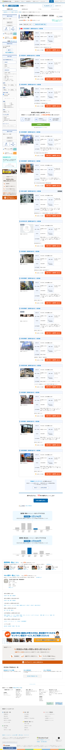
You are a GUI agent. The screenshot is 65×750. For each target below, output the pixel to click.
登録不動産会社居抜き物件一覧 (31, 691)
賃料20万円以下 (37, 605)
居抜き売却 (6, 716)
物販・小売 (52, 615)
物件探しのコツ (42, 694)
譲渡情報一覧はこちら (11, 562)
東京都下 (9, 626)
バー (15, 621)
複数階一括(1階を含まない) (9, 107)
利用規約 (38, 741)
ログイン (57, 1)
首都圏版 (10, 687)
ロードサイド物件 (15, 605)
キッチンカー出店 (7, 722)
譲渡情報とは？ (49, 564)
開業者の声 (41, 693)
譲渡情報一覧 (28, 693)
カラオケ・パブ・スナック (9, 621)
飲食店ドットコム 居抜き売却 (59, 703)
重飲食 (6, 64)
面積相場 (40, 699)
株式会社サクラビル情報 (9, 670)
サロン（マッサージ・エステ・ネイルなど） (31, 615)
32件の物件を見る (40, 500)
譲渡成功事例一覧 (29, 694)
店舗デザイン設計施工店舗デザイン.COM (30, 745)
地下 (5, 103)
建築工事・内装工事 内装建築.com (39, 746)
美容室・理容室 (19, 615)
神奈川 (13, 626)
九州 (16, 41)
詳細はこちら (12, 569)
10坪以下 (28, 605)
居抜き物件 (6, 95)
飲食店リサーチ (47, 716)
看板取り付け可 (7, 118)
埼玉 (19, 626)
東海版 (17, 687)
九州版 (20, 687)
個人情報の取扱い (44, 741)
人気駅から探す (18, 696)
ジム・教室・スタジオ (8, 616)
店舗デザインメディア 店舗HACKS (50, 746)
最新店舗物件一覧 (19, 691)
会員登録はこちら (41, 124)
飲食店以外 (7, 70)
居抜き (5, 605)
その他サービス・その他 (17, 616)
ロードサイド (6, 116)
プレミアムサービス (8, 166)
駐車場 (5, 117)
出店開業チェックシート (49, 718)
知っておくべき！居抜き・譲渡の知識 (55, 693)
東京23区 (5, 626)
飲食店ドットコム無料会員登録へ (40, 487)
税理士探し (26, 727)
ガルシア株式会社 (47, 670)
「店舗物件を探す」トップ (8, 689)
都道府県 (10, 581)
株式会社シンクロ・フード (45, 739)
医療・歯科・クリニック (44, 615)
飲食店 (6, 62)
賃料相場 (40, 698)
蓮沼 (10, 595)
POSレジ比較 (26, 723)
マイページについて (7, 695)
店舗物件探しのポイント (53, 692)
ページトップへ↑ (32, 684)
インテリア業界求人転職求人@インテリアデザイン (54, 745)
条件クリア (9, 22)
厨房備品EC (26, 716)
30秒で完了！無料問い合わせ (53, 50)
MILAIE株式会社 (27, 670)
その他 (18, 621)
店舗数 (10, 584)
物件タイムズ (41, 689)
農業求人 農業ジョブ (58, 746)
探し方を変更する (9, 52)
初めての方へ (6, 693)
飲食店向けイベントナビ (49, 720)
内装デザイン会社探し (7, 720)
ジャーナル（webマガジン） (50, 714)
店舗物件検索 (18, 689)
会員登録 (5, 692)
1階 (11, 103)
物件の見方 (18, 697)
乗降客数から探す (19, 694)
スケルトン (9, 605)
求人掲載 (5, 727)
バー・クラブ (7, 67)
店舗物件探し (6, 714)
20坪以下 (32, 605)
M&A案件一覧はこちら (12, 575)
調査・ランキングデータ (43, 691)
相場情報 (40, 696)
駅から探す (18, 692)
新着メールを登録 (13, 29)
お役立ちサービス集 (27, 725)
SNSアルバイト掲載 (7, 729)
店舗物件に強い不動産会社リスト (54, 691)
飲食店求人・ (41, 745)
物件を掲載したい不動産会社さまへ (50, 703)
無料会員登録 (51, 1)
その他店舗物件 (23, 621)
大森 (8, 595)
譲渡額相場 (41, 700)
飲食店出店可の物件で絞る (40, 24)
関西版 (14, 687)
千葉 (16, 626)
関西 (11, 41)
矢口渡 (5, 595)
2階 (4, 104)
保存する (6, 29)
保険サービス (26, 729)
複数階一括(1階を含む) (8, 105)
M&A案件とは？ (39, 577)
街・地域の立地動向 (42, 692)
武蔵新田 (14, 595)
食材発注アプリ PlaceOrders (29, 718)
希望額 (10, 585)
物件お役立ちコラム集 (53, 689)
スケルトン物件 (7, 94)
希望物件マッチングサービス (36, 481)
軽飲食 (6, 66)
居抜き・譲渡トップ (29, 689)
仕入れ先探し (26, 714)
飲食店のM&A (6, 718)
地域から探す (18, 693)
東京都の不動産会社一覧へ (32, 676)
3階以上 (12, 104)
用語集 (50, 694)
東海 (14, 41)
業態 (9, 582)
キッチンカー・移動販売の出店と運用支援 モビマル (26, 746)
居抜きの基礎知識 (29, 505)
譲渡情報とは (28, 692)
